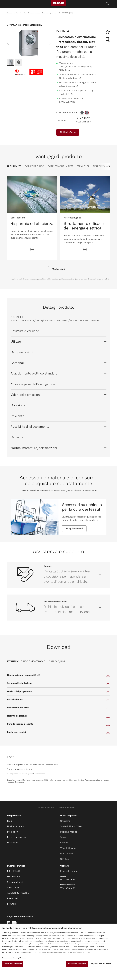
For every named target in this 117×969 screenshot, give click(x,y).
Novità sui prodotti (16, 826)
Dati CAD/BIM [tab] (57, 661)
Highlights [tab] (14, 166)
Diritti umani (66, 854)
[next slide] (50, 43)
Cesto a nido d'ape (68, 78)
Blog (9, 821)
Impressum (7, 958)
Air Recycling (68, 86)
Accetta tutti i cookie (13, 964)
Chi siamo (65, 821)
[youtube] (14, 923)
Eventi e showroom (16, 837)
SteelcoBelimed (15, 882)
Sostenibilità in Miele (70, 826)
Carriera (64, 843)
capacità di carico (75, 67)
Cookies (22, 958)
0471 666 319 (67, 880)
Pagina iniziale (12, 13)
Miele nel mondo (68, 832)
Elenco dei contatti (69, 871)
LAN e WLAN (66, 102)
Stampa (64, 837)
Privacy (16, 958)
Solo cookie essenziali (77, 964)
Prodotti (23, 13)
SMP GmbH (13, 888)
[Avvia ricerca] (107, 4)
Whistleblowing (68, 848)
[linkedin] (8, 923)
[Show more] (32, 249)
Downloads (13, 843)
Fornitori (11, 904)
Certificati (65, 859)
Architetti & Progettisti (18, 893)
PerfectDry (65, 94)
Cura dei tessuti (34, 13)
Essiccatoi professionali (51, 13)
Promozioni (13, 832)
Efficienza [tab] (83, 166)
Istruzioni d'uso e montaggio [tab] (26, 661)
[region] (58, 946)
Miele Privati (13, 871)
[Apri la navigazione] (9, 4)
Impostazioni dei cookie (101, 964)
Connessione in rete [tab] (60, 166)
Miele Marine (13, 877)
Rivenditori (12, 898)
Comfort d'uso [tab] (34, 166)
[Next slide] (104, 166)
